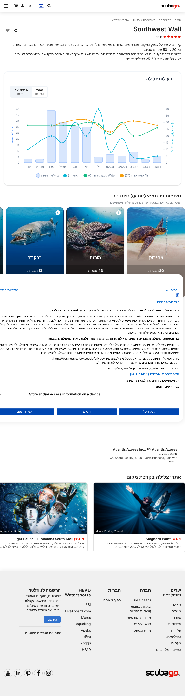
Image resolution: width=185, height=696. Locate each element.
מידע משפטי (142, 630)
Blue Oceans (141, 600)
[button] (172, 290)
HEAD (86, 649)
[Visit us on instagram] (48, 673)
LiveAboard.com (78, 611)
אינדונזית (174, 624)
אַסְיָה (178, 20)
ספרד (177, 617)
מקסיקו (176, 643)
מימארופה (149, 20)
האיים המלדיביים (168, 649)
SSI (88, 604)
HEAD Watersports (78, 592)
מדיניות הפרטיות (139, 617)
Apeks (86, 630)
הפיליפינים (165, 20)
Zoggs (86, 643)
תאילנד (176, 604)
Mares (86, 617)
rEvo (87, 636)
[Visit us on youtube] (8, 673)
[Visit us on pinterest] (28, 673)
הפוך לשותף (112, 600)
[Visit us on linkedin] (18, 673)
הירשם (52, 619)
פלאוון (136, 20)
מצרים (176, 611)
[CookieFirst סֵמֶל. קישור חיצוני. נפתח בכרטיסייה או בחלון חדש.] (177, 295)
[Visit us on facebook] (38, 673)
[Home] (170, 6)
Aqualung (83, 624)
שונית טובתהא (120, 20)
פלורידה (175, 630)
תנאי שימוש (142, 624)
